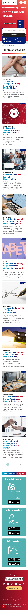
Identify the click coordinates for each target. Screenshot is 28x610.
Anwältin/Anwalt (10, 23)
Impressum (20, 598)
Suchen (14, 35)
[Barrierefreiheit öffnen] (21, 2)
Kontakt (7, 598)
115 (20, 464)
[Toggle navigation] (24, 2)
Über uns (13, 598)
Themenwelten (20, 24)
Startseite (4, 45)
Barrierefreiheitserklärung (9, 600)
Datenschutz (21, 600)
